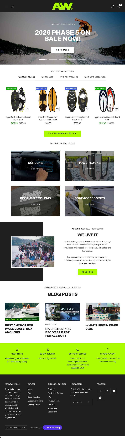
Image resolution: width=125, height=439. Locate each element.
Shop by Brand (34, 405)
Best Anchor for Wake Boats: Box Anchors (19, 329)
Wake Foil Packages (69, 77)
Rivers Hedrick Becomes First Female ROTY (58, 332)
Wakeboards (47, 77)
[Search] (12, 6)
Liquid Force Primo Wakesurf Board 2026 (77, 118)
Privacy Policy (53, 401)
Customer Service (55, 393)
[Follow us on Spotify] (100, 397)
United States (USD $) (14, 427)
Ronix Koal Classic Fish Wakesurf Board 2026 (47, 118)
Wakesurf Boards (26, 77)
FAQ (49, 397)
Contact (51, 389)
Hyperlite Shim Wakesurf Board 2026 (107, 118)
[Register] (89, 402)
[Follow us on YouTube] (113, 391)
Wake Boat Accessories (95, 77)
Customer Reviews (35, 401)
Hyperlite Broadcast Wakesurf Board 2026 (18, 118)
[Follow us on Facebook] (100, 391)
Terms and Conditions (52, 410)
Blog (29, 393)
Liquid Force (50, 325)
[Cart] (118, 6)
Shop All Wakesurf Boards (62, 134)
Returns (51, 405)
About (30, 389)
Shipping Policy (21, 361)
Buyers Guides (34, 397)
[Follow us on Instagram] (107, 391)
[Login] (112, 6)
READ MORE (87, 272)
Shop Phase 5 (62, 50)
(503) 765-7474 (77, 368)
